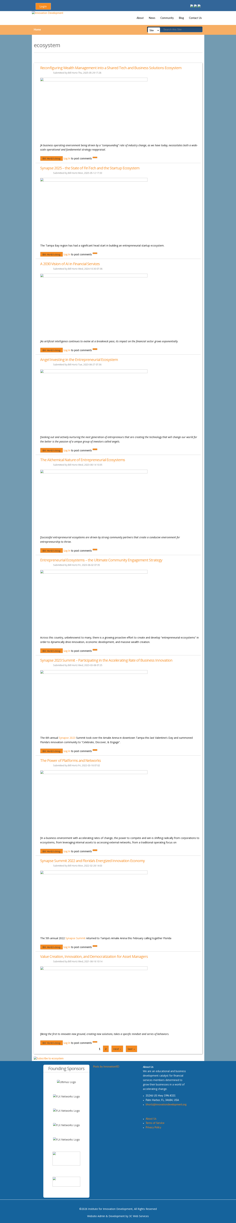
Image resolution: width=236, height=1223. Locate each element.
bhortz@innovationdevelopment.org (166, 1104)
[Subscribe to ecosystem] (49, 1058)
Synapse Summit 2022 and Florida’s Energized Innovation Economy (92, 860)
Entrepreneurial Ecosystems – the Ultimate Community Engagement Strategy (101, 560)
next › (117, 1049)
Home (37, 29)
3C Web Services (139, 1216)
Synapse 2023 (67, 737)
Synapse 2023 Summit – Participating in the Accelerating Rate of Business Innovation (106, 660)
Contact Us (195, 18)
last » (131, 1049)
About (140, 18)
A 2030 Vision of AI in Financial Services (70, 263)
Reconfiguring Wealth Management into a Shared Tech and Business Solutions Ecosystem (110, 67)
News (152, 18)
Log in (67, 158)
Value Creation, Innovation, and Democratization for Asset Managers (94, 956)
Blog (181, 18)
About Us (151, 1119)
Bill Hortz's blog (51, 158)
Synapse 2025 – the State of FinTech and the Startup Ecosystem (89, 167)
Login (43, 6)
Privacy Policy (153, 1127)
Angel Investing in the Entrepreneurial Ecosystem (79, 359)
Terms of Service (155, 1123)
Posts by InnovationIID (106, 1066)
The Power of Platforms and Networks (70, 760)
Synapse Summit (75, 938)
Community (167, 18)
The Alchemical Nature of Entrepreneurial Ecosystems (82, 459)
